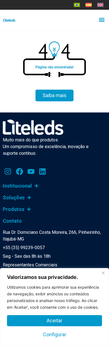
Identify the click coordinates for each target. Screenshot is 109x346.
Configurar (54, 334)
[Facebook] (19, 171)
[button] (101, 19)
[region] (54, 307)
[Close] (103, 272)
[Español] (89, 5)
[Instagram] (8, 171)
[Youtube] (31, 171)
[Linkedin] (42, 171)
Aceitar (54, 320)
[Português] (77, 5)
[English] (100, 5)
